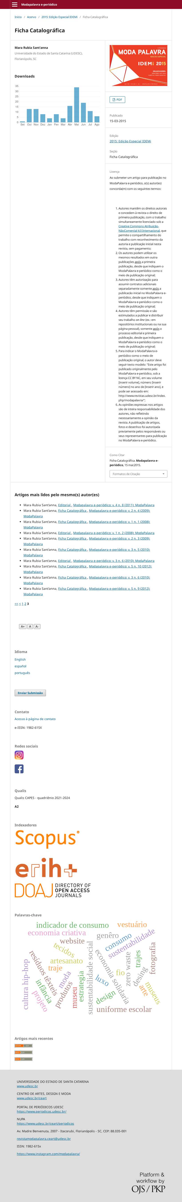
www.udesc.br (27, 1086)
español (20, 666)
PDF (119, 100)
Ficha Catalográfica (72, 510)
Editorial (64, 505)
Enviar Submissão (30, 693)
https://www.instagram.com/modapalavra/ (48, 1154)
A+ (23, 626)
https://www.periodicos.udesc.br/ (41, 1111)
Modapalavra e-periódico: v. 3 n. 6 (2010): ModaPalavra (113, 561)
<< (16, 604)
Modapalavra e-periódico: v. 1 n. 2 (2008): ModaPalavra (113, 533)
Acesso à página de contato (35, 719)
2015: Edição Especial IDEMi (59, 17)
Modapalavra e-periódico (39, 4)
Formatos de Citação (126, 474)
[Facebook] (19, 772)
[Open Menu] (14, 4)
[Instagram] (19, 758)
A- (37, 626)
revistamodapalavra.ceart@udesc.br (44, 1138)
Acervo (31, 17)
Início (18, 17)
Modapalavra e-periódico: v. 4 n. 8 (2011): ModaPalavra (113, 505)
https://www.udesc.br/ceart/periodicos (45, 1123)
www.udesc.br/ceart (32, 1098)
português (22, 673)
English (20, 659)
